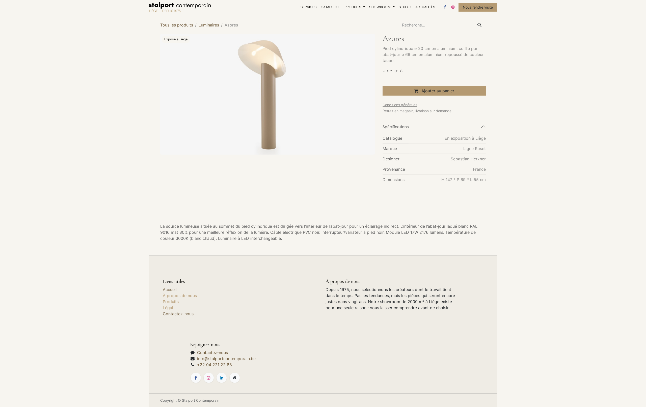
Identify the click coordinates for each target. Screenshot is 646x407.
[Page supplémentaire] (235, 378)
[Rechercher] (479, 25)
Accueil (170, 289)
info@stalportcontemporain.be (226, 358)
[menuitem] (309, 7)
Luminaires (209, 24)
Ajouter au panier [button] (437, 90)
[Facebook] (444, 7)
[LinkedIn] (222, 378)
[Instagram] (452, 7)
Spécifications (396, 126)
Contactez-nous (178, 313)
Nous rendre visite (478, 7)
